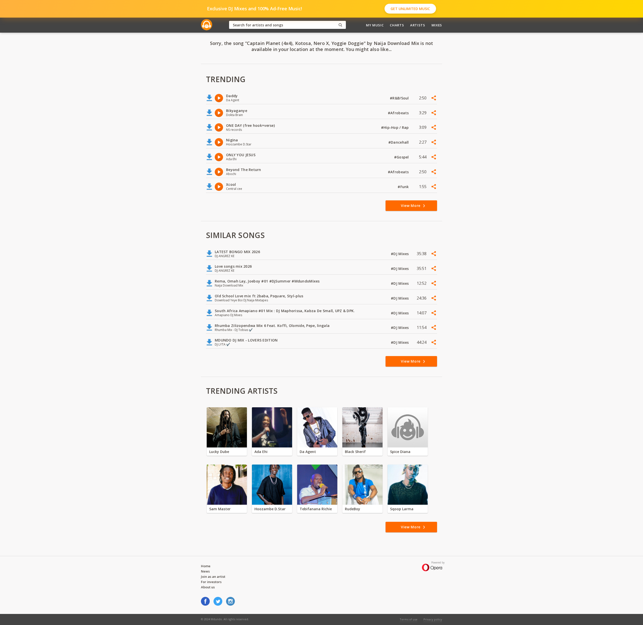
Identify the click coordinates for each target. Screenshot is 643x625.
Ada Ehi (260, 451)
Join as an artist (213, 576)
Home (205, 566)
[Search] (340, 25)
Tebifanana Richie (316, 508)
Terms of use (408, 619)
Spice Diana (400, 451)
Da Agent (308, 451)
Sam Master (220, 508)
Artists (417, 25)
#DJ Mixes (400, 253)
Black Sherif (355, 451)
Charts (397, 25)
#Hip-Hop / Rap (395, 127)
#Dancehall (399, 142)
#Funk (404, 186)
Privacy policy (432, 619)
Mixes (437, 25)
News (205, 571)
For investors (211, 582)
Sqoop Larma (401, 508)
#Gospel (402, 157)
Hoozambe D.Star (270, 508)
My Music (375, 25)
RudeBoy (352, 508)
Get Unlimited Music (410, 8)
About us (208, 587)
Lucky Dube (219, 451)
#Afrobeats (399, 112)
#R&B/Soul (400, 98)
